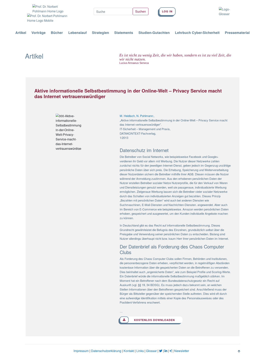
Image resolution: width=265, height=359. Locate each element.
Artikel (20, 33)
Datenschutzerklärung (106, 351)
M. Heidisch (127, 116)
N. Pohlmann (144, 116)
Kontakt (129, 351)
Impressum (81, 351)
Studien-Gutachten (154, 33)
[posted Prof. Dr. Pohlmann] (46, 7)
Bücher (57, 33)
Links (140, 351)
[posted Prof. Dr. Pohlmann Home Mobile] (46, 18)
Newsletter (181, 351)
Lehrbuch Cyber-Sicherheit (197, 33)
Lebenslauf (77, 33)
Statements (123, 33)
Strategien (100, 33)
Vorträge (38, 33)
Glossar (151, 351)
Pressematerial (237, 33)
